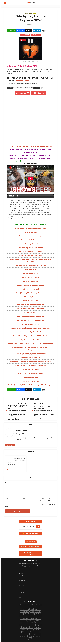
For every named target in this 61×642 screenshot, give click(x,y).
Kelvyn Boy (27, 613)
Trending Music (24, 634)
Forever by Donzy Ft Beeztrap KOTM (30, 304)
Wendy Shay (31, 636)
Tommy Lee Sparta (34, 631)
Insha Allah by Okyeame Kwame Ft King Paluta (30, 336)
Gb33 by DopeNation (30, 273)
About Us (21, 590)
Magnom (38, 620)
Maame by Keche (30, 297)
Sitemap (34, 566)
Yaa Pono (38, 636)
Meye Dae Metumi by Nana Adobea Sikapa (30, 365)
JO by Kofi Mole (30, 269)
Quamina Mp (25, 627)
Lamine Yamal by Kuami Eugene (30, 244)
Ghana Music (28, 13)
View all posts (10, 445)
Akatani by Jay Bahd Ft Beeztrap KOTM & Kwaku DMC (30, 328)
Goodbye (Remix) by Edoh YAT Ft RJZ (30, 285)
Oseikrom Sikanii (31, 625)
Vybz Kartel (23, 636)
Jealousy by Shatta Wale (30, 289)
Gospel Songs (22, 580)
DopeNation (26, 609)
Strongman (25, 631)
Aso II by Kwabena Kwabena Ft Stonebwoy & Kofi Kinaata (30, 236)
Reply (9, 469)
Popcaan (39, 625)
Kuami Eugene (38, 616)
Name (7, 498)
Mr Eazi (36, 622)
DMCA (20, 595)
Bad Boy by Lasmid (30, 312)
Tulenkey (33, 634)
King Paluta (38, 613)
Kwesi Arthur (24, 620)
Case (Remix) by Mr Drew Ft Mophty (30, 320)
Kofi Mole (30, 616)
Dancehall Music (22, 578)
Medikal (31, 622)
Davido (38, 607)
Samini (37, 627)
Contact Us (21, 592)
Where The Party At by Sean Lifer (30, 373)
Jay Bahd (38, 611)
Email (24, 498)
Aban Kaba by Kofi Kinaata (30, 240)
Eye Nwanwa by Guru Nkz (30, 340)
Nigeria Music (22, 575)
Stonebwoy (37, 629)
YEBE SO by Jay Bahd (39, 403)
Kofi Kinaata (23, 616)
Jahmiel (32, 611)
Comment (8, 483)
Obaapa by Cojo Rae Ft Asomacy (30, 251)
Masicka (25, 622)
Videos (38, 634)
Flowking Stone (24, 611)
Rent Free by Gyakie (30, 301)
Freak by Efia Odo (23, 80)
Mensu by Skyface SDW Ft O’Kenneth (30, 308)
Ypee (31, 638)
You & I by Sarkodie (30, 232)
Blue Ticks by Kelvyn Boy (30, 381)
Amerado (22, 604)
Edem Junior (31, 24)
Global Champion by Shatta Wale (30, 255)
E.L (32, 609)
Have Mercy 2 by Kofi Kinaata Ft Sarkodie (30, 228)
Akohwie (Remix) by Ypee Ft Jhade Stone (30, 354)
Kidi (33, 613)
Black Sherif (38, 604)
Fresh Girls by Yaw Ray (30, 277)
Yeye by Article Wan (30, 377)
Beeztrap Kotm (30, 604)
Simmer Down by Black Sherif (30, 332)
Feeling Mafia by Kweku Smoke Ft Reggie (30, 265)
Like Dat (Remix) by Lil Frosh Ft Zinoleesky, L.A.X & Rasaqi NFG (31, 385)
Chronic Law (24, 607)
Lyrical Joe (31, 620)
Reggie (32, 627)
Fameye (36, 609)
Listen (34, 13)
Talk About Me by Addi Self (30, 358)
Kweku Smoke (34, 618)
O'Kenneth (22, 625)
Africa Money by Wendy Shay (30, 324)
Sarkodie (23, 629)
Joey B (21, 613)
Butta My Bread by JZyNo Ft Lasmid (30, 316)
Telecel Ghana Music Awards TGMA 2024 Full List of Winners (30, 344)
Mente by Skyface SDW (40, 418)
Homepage (21, 587)
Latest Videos (22, 585)
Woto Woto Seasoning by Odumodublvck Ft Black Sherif (30, 361)
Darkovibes (32, 607)
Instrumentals (22, 583)
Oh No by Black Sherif (30, 281)
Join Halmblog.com (30, 541)
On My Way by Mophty (30, 369)
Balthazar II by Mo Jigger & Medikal (30, 248)
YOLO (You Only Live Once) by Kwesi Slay (31, 293)
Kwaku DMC (26, 618)
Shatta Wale (30, 629)
